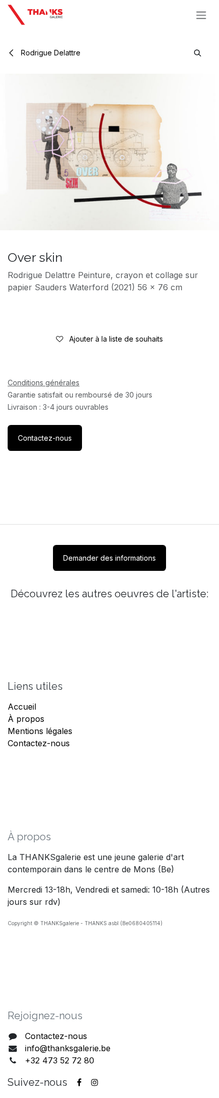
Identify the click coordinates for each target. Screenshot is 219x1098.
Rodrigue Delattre (49, 52)
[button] (197, 53)
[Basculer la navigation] (201, 14)
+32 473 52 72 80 (59, 1060)
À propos (26, 719)
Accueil (22, 707)
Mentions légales (40, 731)
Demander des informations (109, 558)
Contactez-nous (45, 438)
